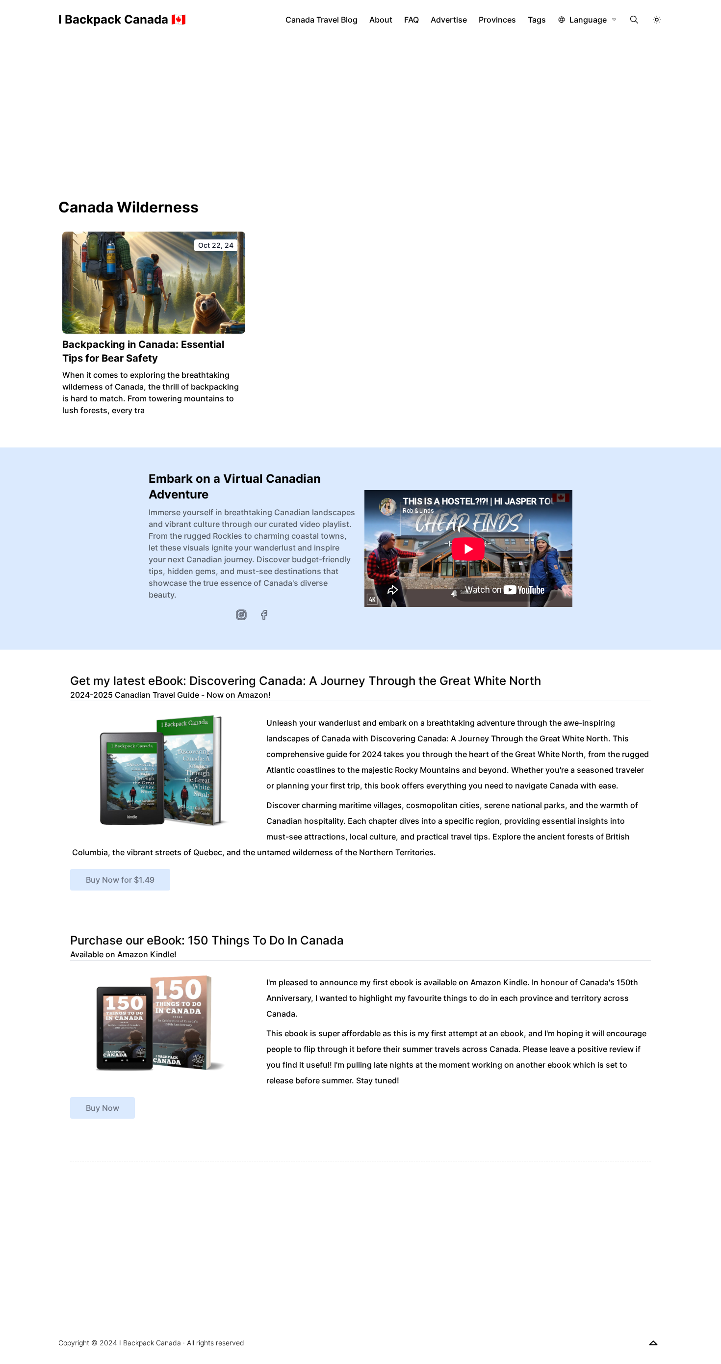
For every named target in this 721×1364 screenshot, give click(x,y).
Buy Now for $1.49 (120, 880)
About (380, 20)
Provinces (497, 20)
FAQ (411, 20)
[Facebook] (264, 614)
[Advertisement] (360, 113)
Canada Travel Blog (321, 20)
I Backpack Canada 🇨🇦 (122, 19)
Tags (537, 20)
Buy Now (102, 1108)
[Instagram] (241, 614)
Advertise (449, 20)
